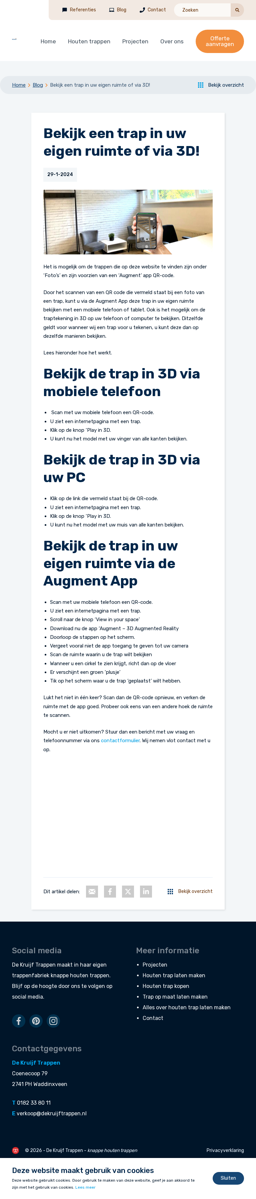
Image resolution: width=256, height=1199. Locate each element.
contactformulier (120, 741)
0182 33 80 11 (34, 1103)
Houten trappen (89, 41)
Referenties (83, 10)
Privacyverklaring (225, 1150)
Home (48, 41)
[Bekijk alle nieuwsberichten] (170, 892)
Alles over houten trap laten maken (187, 1007)
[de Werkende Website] (15, 1150)
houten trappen (89, 975)
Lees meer (85, 1187)
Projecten (135, 41)
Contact (157, 10)
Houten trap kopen (166, 986)
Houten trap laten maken (174, 975)
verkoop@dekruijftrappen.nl (52, 1113)
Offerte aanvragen (220, 41)
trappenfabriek (30, 975)
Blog (121, 10)
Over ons (172, 41)
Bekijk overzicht (226, 85)
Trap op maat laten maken (175, 997)
